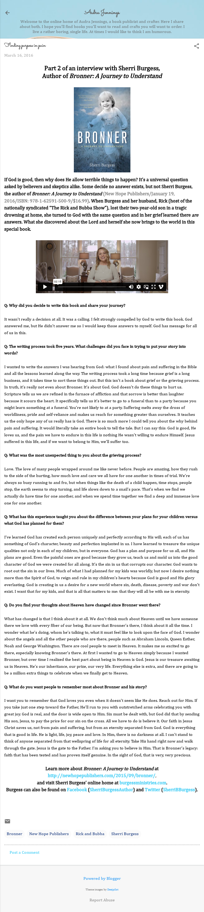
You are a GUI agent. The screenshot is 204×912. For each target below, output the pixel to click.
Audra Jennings (102, 12)
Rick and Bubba (90, 834)
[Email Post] (7, 823)
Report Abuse (102, 900)
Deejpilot (112, 889)
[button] (196, 47)
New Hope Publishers (49, 834)
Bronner (14, 834)
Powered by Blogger (102, 879)
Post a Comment (24, 853)
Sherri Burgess (125, 834)
